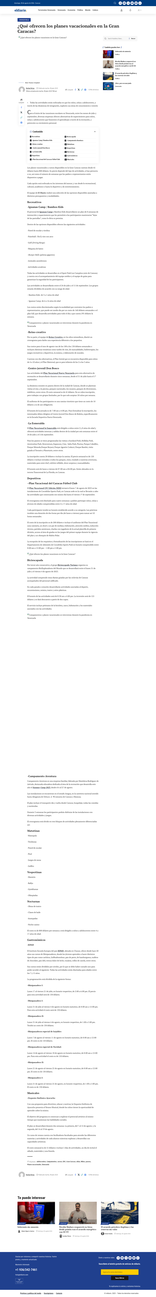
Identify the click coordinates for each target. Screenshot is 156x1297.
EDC (64, 1161)
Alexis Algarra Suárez (27, 1231)
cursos (59, 1161)
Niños (83, 1161)
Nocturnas (70, 152)
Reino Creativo (56, 337)
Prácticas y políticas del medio (30, 1293)
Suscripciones (48, 1293)
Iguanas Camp (46, 212)
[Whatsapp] (140, 3)
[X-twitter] (128, 3)
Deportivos (36, 155)
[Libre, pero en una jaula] (108, 86)
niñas (78, 1161)
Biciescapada (71, 137)
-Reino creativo (37, 144)
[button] (115, 3)
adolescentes (41, 1161)
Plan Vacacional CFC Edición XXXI (45, 488)
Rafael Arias (30, 88)
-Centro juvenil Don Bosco (41, 148)
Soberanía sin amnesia (123, 51)
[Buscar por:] (117, 38)
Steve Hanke (108, 1233)
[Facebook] (124, 3)
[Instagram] (120, 3)
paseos (88, 1161)
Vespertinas (71, 148)
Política (117, 54)
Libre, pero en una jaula (123, 83)
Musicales (70, 159)
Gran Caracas (71, 1161)
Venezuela (24, 20)
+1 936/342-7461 (26, 1270)
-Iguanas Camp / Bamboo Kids (42, 140)
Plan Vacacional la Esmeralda (42, 428)
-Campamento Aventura (75, 140)
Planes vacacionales (34, 1164)
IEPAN (61, 951)
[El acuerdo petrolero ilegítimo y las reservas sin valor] (108, 76)
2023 (41, 787)
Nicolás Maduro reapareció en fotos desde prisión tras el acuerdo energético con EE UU (125, 64)
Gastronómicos (72, 156)
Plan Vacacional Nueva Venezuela (58, 373)
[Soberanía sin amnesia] (108, 54)
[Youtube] (132, 3)
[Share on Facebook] (75, 89)
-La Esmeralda (37, 152)
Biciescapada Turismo (68, 565)
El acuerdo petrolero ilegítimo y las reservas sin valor (117, 1228)
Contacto (59, 1293)
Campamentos (52, 1161)
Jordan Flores (67, 1236)
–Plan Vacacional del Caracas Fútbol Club (46, 159)
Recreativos (36, 136)
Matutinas (70, 144)
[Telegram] (136, 3)
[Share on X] (78, 89)
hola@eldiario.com (21, 1275)
